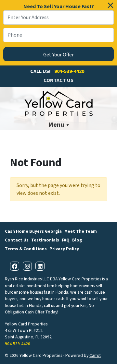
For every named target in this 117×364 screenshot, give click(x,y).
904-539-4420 (69, 71)
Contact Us (58, 80)
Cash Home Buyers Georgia (33, 231)
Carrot (95, 355)
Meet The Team (80, 231)
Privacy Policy (64, 249)
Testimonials (45, 240)
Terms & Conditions (26, 249)
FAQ (66, 240)
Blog (77, 240)
